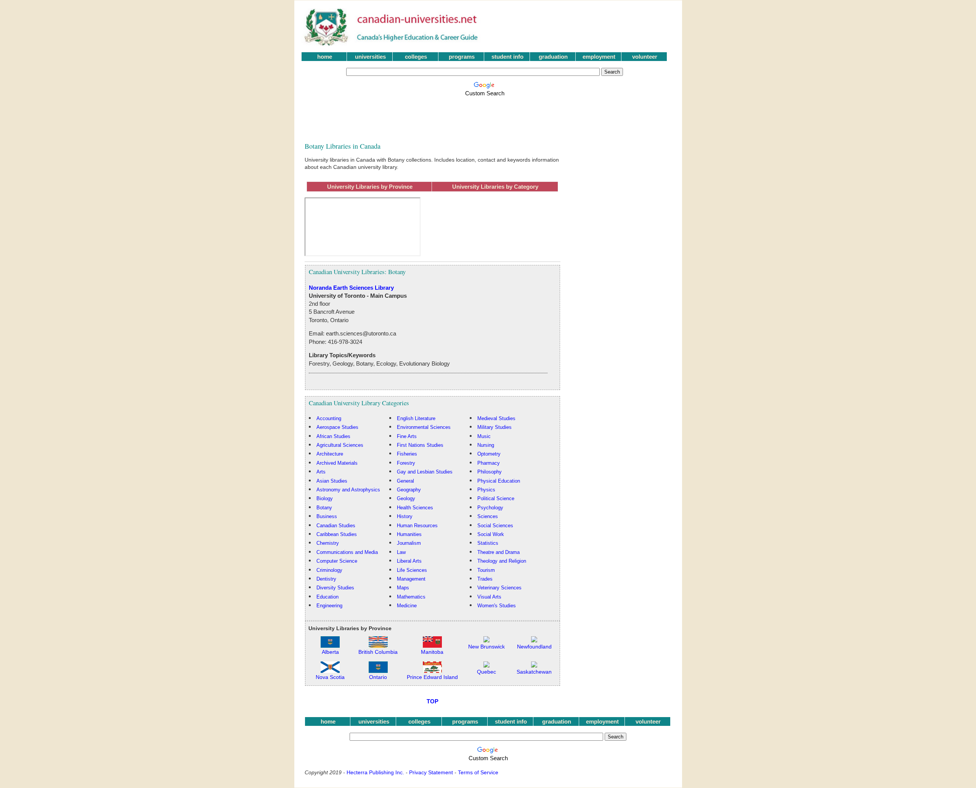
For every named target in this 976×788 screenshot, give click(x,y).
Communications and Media (347, 552)
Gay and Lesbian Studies (425, 472)
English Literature (416, 418)
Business (326, 516)
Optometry (489, 454)
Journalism (409, 543)
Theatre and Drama (498, 552)
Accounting (328, 418)
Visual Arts (489, 597)
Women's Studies (496, 605)
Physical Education (498, 481)
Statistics (487, 543)
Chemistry (327, 543)
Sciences (487, 516)
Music (484, 436)
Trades (485, 579)
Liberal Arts (409, 561)
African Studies (333, 436)
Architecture (329, 454)
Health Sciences (415, 507)
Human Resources (417, 525)
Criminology (329, 570)
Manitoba (432, 652)
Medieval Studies (496, 418)
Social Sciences (495, 525)
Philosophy (489, 472)
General (405, 481)
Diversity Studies (335, 588)
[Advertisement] (486, 115)
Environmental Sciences (424, 427)
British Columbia (378, 652)
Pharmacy (488, 463)
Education (327, 597)
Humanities (409, 534)
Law (401, 552)
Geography (409, 490)
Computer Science (336, 561)
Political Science (495, 498)
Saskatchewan (534, 672)
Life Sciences (412, 570)
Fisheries (407, 454)
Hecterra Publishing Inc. (375, 772)
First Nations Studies (420, 445)
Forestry (406, 463)
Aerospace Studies (337, 427)
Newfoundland (534, 647)
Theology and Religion (501, 561)
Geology (406, 498)
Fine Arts (407, 436)
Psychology (490, 507)
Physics (486, 490)
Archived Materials (337, 463)
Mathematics (411, 597)
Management (411, 579)
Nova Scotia (330, 677)
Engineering (329, 605)
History (405, 516)
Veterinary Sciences (499, 588)
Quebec (486, 672)
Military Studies (494, 427)
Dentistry (326, 579)
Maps (403, 588)
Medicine (407, 605)
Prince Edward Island (432, 677)
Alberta (330, 652)
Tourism (486, 570)
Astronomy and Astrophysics (348, 490)
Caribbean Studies (336, 534)
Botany (324, 507)
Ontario (378, 677)
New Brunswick (486, 647)
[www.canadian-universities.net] (391, 44)
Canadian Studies (335, 525)
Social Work (490, 534)
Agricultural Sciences (339, 445)
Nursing (485, 445)
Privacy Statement (431, 772)
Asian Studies (331, 481)
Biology (324, 498)
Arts (321, 472)
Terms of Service (478, 772)
